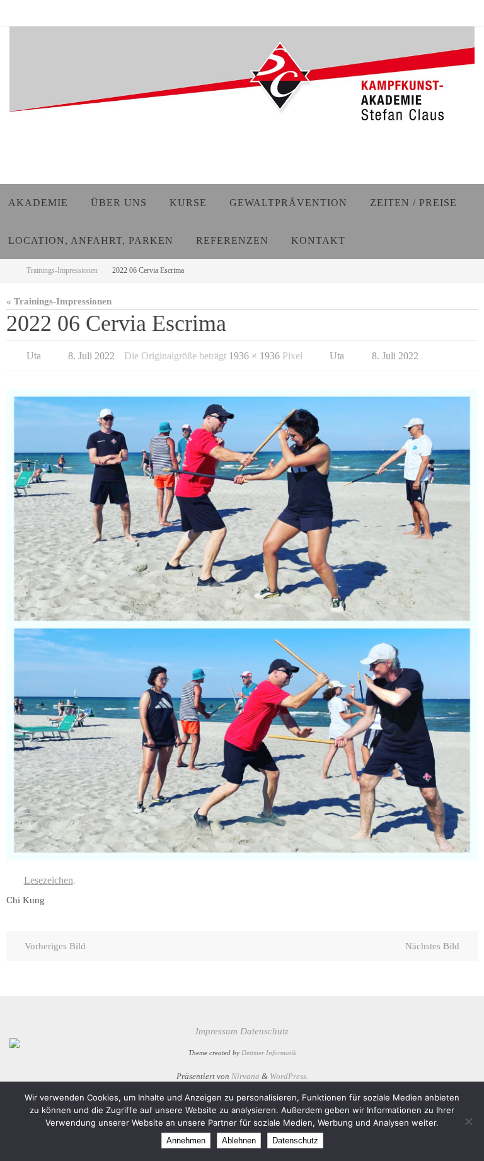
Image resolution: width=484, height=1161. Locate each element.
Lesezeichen (48, 875)
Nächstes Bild (432, 939)
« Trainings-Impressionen (59, 301)
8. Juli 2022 (91, 354)
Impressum (216, 1024)
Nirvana (245, 1070)
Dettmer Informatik (268, 1046)
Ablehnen (239, 1140)
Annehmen (185, 1140)
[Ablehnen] (468, 1121)
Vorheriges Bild (55, 939)
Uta (33, 354)
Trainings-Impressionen (62, 270)
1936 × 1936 (254, 354)
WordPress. (289, 1070)
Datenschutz (264, 1024)
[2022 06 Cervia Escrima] (242, 621)
